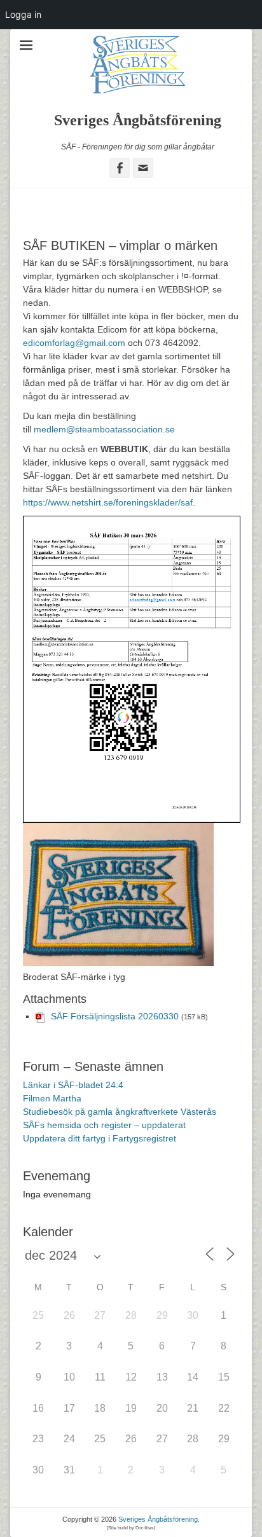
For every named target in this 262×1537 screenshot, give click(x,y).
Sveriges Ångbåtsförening (137, 120)
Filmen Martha (52, 1098)
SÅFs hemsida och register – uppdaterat (104, 1125)
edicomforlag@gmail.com (74, 343)
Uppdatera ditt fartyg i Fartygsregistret (99, 1138)
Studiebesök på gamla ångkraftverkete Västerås (119, 1111)
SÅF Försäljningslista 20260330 (115, 1016)
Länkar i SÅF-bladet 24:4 (73, 1085)
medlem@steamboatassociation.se (104, 429)
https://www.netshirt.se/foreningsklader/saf (108, 502)
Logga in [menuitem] (23, 14)
